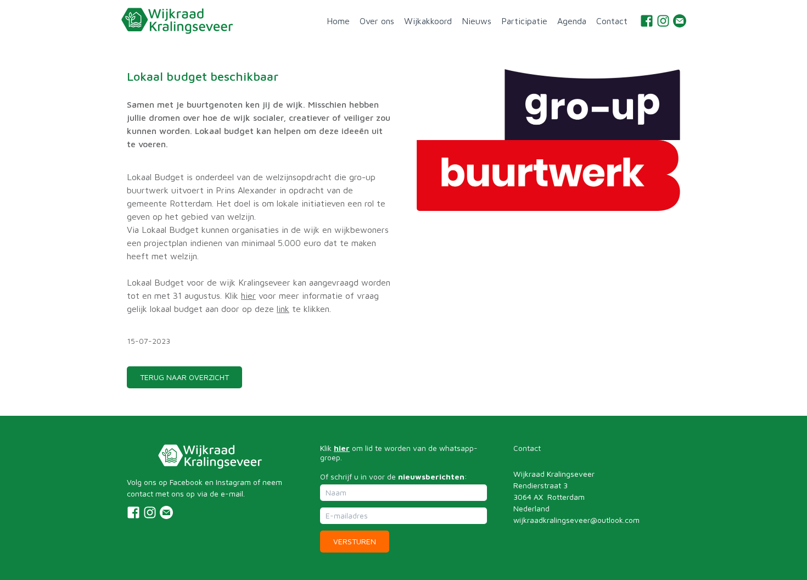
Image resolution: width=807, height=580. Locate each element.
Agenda (571, 21)
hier (248, 295)
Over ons (377, 21)
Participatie (524, 21)
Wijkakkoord (428, 21)
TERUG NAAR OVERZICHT (184, 377)
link (283, 309)
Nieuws (476, 21)
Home (338, 21)
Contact (611, 21)
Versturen (354, 541)
